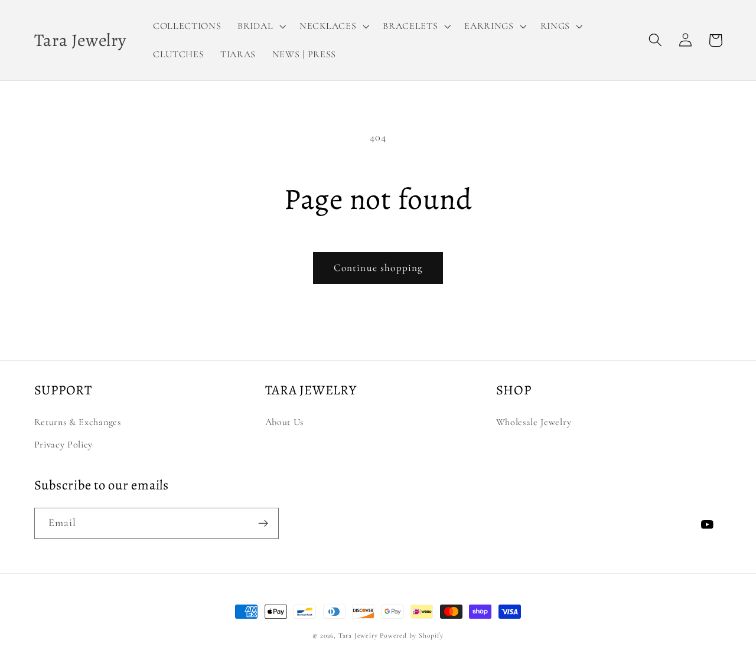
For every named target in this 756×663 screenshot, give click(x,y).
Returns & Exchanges (77, 422)
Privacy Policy (63, 444)
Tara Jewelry (358, 635)
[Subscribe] (263, 524)
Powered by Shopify (412, 635)
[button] (260, 26)
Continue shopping (378, 268)
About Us (284, 422)
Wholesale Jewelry (534, 422)
